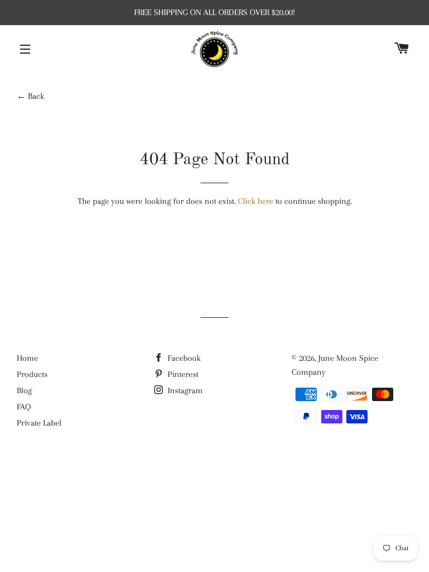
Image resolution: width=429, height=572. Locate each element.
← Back (30, 96)
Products (32, 374)
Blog (24, 390)
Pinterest (181, 374)
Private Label (39, 423)
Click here (255, 201)
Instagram (184, 390)
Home (27, 358)
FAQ (24, 407)
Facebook (183, 358)
